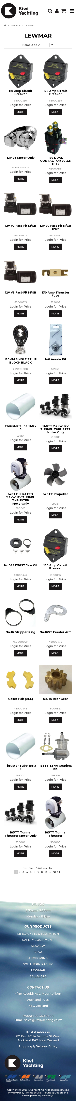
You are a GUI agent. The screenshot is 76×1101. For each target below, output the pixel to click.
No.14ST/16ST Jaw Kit (20, 565)
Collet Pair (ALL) (20, 699)
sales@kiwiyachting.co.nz (43, 1020)
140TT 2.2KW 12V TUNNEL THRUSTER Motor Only (55, 429)
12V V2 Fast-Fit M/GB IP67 (55, 227)
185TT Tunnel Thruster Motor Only (20, 834)
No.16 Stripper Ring (20, 632)
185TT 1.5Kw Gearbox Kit (55, 767)
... (50, 871)
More (21, 111)
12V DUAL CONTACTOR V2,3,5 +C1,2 (55, 161)
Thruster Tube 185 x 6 (20, 767)
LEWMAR (38, 970)
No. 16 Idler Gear (55, 699)
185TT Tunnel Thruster (55, 834)
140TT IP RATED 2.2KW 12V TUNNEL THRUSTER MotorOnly (20, 498)
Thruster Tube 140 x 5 (20, 427)
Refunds (48, 1092)
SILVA (38, 952)
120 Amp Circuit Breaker (55, 92)
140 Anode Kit (55, 359)
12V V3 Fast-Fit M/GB (20, 292)
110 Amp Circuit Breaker (20, 92)
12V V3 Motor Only (20, 158)
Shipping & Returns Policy (38, 1046)
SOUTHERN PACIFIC (38, 964)
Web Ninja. (48, 1095)
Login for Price (20, 105)
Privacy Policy (16, 1092)
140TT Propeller (55, 494)
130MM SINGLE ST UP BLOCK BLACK (20, 360)
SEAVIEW (38, 946)
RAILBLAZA (38, 976)
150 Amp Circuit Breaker (55, 566)
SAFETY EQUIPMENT (38, 940)
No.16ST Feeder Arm (55, 632)
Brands (15, 25)
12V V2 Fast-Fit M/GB (20, 226)
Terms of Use (33, 1092)
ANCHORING (38, 958)
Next (57, 871)
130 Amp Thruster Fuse (55, 294)
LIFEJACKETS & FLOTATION (38, 934)
